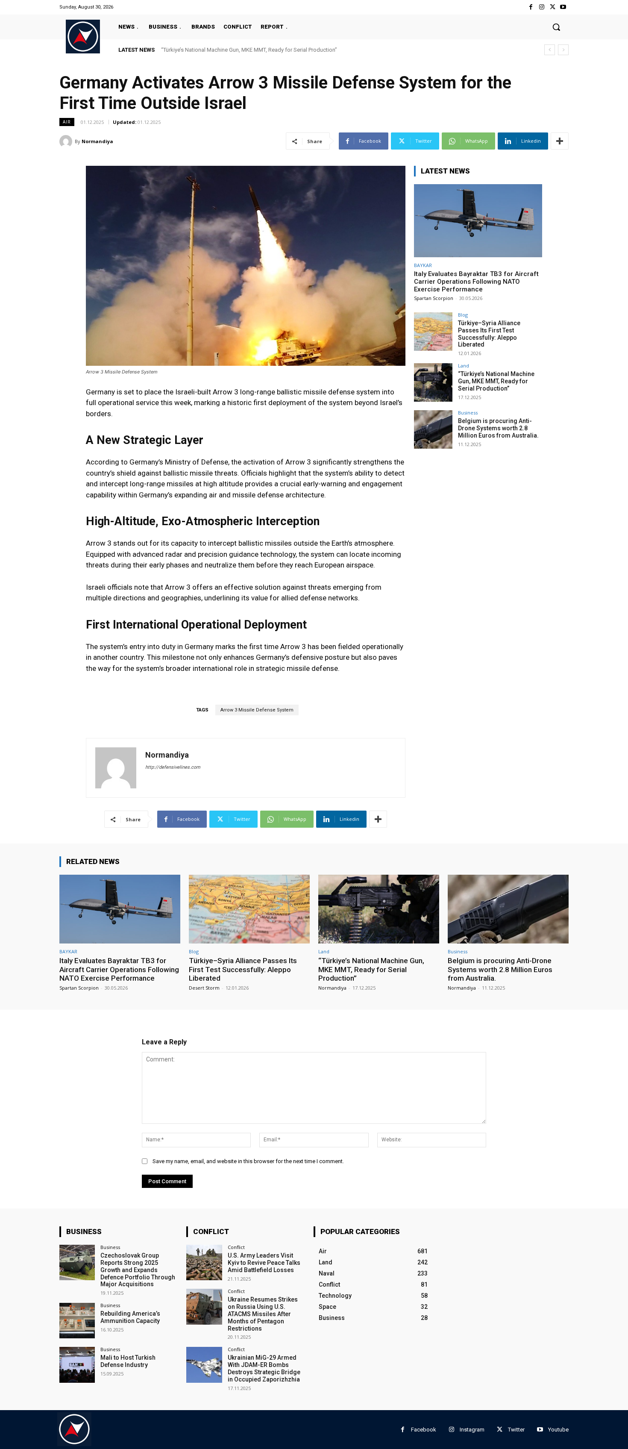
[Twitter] (552, 7)
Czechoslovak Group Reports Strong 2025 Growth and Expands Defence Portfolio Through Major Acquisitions (137, 1269)
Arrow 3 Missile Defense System (256, 710)
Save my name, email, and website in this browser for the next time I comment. (248, 1161)
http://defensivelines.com (172, 767)
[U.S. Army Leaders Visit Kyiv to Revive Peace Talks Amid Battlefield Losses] (204, 1262)
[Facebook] (530, 7)
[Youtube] (563, 7)
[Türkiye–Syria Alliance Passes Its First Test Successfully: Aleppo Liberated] (433, 331)
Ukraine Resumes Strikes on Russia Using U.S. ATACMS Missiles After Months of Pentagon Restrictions (263, 1313)
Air (67, 122)
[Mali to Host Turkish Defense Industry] (77, 1364)
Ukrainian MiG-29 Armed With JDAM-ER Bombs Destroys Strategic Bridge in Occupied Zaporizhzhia (264, 1368)
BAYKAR (423, 265)
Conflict (236, 1247)
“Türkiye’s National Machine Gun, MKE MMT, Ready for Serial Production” (496, 381)
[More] (560, 141)
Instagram (472, 1429)
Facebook (423, 1429)
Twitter (516, 1429)
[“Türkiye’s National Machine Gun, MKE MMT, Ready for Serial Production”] (433, 382)
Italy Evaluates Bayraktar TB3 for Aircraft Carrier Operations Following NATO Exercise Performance (476, 281)
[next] (563, 49)
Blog (463, 314)
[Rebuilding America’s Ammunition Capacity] (77, 1320)
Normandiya (97, 141)
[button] (556, 27)
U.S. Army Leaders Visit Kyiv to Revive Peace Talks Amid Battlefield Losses (264, 1262)
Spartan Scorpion (433, 298)
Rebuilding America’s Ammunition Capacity (130, 1317)
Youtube (558, 1429)
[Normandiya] (67, 141)
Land (463, 365)
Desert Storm (204, 988)
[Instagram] (541, 7)
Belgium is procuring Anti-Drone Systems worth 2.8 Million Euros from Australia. (260, 50)
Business (468, 412)
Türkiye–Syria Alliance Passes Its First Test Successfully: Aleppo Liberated (489, 334)
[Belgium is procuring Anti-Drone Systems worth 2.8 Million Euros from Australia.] (433, 429)
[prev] (549, 49)
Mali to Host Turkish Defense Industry (128, 1361)
